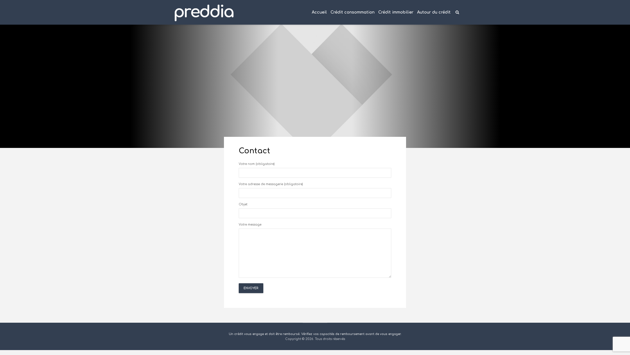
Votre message (250, 224)
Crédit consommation (353, 12)
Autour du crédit (434, 12)
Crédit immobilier (395, 12)
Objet (243, 204)
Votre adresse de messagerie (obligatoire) (271, 184)
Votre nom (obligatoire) (257, 164)
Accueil (319, 12)
